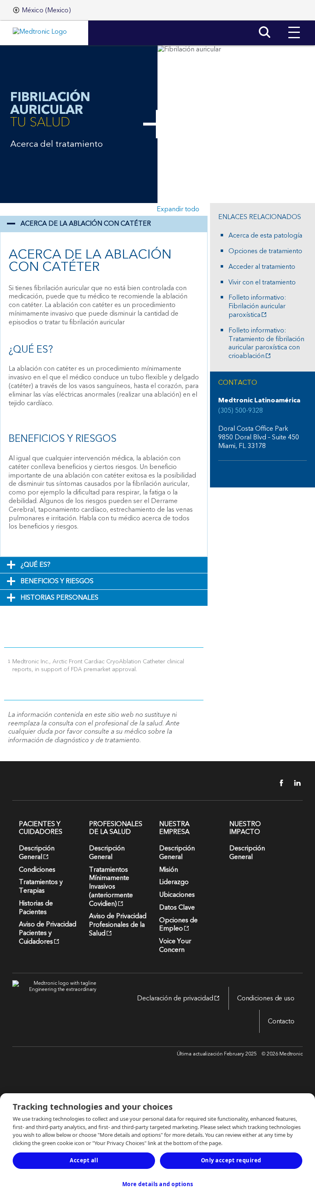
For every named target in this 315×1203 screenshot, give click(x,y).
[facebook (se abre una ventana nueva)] (277, 783)
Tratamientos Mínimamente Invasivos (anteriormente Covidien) (111, 887)
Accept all (84, 1160)
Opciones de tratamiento (265, 251)
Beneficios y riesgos (57, 581)
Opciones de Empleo (178, 924)
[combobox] (42, 10)
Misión (168, 869)
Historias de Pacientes (36, 908)
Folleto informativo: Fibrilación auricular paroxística (257, 306)
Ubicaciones (177, 895)
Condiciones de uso (265, 998)
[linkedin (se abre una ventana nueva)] (294, 783)
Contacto (281, 1021)
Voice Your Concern (175, 945)
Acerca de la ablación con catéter (86, 223)
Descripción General (37, 853)
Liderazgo (174, 882)
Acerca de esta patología (265, 235)
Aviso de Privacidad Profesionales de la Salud (117, 924)
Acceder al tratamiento (261, 267)
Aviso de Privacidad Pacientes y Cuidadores (47, 933)
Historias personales (59, 597)
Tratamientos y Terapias (41, 886)
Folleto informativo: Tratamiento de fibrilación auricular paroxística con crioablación (266, 343)
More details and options (157, 1184)
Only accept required (231, 1160)
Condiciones (37, 869)
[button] (294, 26)
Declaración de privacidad (171, 998)
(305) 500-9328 (240, 411)
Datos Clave (177, 907)
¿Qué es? (35, 564)
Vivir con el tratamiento (262, 282)
